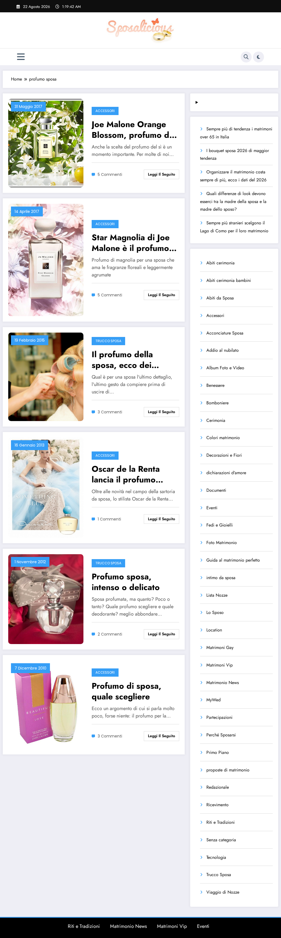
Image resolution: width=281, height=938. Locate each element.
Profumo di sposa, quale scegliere (126, 691)
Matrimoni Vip (219, 665)
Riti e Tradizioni (220, 822)
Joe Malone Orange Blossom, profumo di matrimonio (132, 129)
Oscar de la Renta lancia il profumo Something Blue (126, 474)
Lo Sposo (215, 612)
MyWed (213, 700)
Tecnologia (216, 857)
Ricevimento (217, 805)
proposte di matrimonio (227, 770)
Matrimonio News (222, 682)
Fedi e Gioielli (219, 525)
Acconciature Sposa (224, 333)
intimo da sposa (220, 577)
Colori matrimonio (223, 437)
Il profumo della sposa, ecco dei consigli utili (122, 359)
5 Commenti (110, 174)
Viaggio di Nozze (222, 892)
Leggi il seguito (161, 174)
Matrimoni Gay (220, 647)
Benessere (215, 385)
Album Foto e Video (225, 368)
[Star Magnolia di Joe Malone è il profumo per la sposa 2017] (45, 259)
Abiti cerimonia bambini (228, 280)
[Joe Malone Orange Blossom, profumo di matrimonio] (45, 142)
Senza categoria (221, 840)
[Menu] (21, 57)
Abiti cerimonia (220, 263)
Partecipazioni (219, 717)
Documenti (216, 490)
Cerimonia (215, 420)
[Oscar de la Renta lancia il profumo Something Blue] (45, 487)
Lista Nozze (216, 595)
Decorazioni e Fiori (224, 455)
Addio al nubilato (222, 350)
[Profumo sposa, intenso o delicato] (45, 598)
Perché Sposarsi (221, 735)
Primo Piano (217, 752)
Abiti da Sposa (220, 298)
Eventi (211, 508)
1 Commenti (109, 519)
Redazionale (217, 787)
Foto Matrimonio (221, 542)
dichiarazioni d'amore (226, 473)
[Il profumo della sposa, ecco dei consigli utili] (45, 376)
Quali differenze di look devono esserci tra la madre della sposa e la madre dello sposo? (233, 201)
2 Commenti (110, 634)
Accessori (105, 110)
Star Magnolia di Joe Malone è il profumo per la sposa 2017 (131, 242)
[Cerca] (246, 57)
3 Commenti (110, 412)
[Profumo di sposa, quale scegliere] (45, 704)
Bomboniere (217, 403)
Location (214, 630)
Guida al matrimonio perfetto (233, 560)
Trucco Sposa (108, 341)
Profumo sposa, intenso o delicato (126, 582)
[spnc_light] (258, 57)
